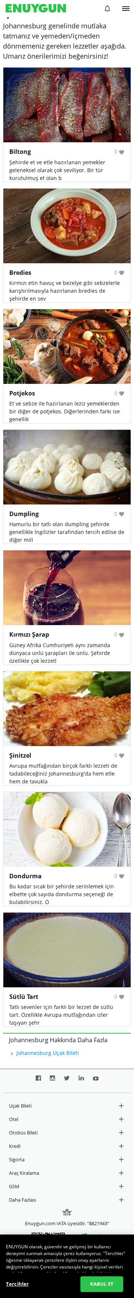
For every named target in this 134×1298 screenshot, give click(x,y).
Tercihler (17, 1283)
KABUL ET (102, 1283)
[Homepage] (36, 8)
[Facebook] (38, 1081)
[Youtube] (96, 1081)
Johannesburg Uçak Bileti (47, 1052)
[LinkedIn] (81, 1081)
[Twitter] (67, 1081)
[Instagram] (52, 1081)
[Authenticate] (126, 8)
